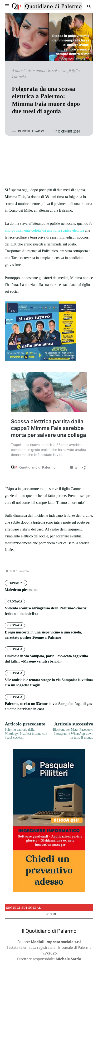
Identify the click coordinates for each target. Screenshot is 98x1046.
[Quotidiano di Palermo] (47, 6)
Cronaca (14, 601)
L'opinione (15, 583)
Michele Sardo (33, 131)
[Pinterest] (54, 148)
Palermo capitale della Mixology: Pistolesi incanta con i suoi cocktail (26, 734)
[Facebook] (32, 148)
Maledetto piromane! (22, 590)
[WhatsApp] (65, 148)
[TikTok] (47, 914)
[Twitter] (43, 148)
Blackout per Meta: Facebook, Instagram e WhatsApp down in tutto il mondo (73, 734)
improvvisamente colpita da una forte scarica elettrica (44, 230)
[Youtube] (55, 914)
